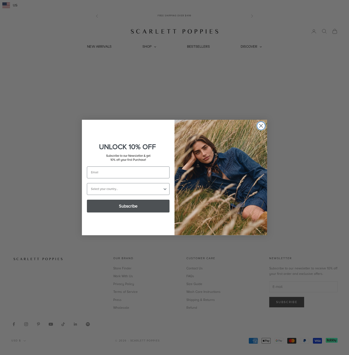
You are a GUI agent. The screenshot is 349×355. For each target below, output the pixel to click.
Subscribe (128, 206)
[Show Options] (165, 189)
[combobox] (127, 189)
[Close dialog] (261, 126)
